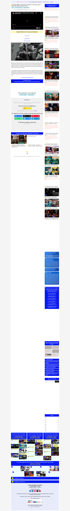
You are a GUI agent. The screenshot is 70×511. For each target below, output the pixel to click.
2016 (52, 417)
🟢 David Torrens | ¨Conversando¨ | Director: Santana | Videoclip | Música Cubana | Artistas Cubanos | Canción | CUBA (51, 197)
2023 (52, 429)
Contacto (40, 505)
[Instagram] (35, 491)
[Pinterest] (40, 491)
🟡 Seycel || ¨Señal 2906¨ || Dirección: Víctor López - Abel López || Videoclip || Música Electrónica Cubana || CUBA (51, 176)
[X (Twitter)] (37, 491)
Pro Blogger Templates (36, 506)
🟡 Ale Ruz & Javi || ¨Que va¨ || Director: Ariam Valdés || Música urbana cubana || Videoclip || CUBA (51, 187)
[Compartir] (41, 10)
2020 (52, 424)
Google (35, 110)
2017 (52, 419)
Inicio (13, 7)
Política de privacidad (34, 505)
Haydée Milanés (26, 7)
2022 (52, 427)
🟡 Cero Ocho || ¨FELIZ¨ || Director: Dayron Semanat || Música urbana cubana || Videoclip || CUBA (52, 70)
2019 (52, 422)
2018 (52, 420)
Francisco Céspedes (18, 7)
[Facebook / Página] (30, 491)
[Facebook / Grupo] (33, 491)
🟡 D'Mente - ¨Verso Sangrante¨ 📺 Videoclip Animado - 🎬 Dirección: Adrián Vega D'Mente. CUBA (52, 59)
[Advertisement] (52, 236)
